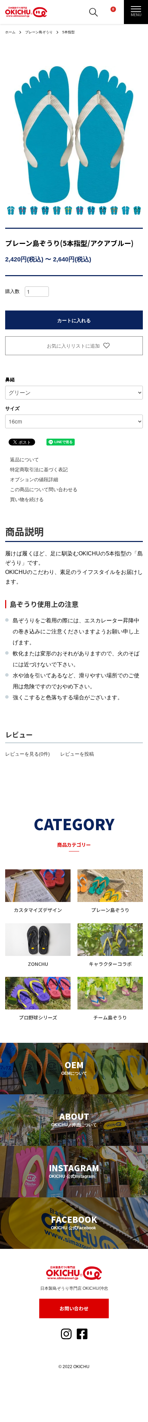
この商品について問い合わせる (43, 489)
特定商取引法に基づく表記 (39, 469)
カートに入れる (74, 320)
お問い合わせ (74, 1308)
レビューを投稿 (77, 754)
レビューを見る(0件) (27, 754)
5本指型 (68, 32)
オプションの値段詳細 (34, 479)
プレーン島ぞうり (39, 32)
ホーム (10, 32)
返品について (24, 459)
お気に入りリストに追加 (72, 345)
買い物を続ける (27, 499)
